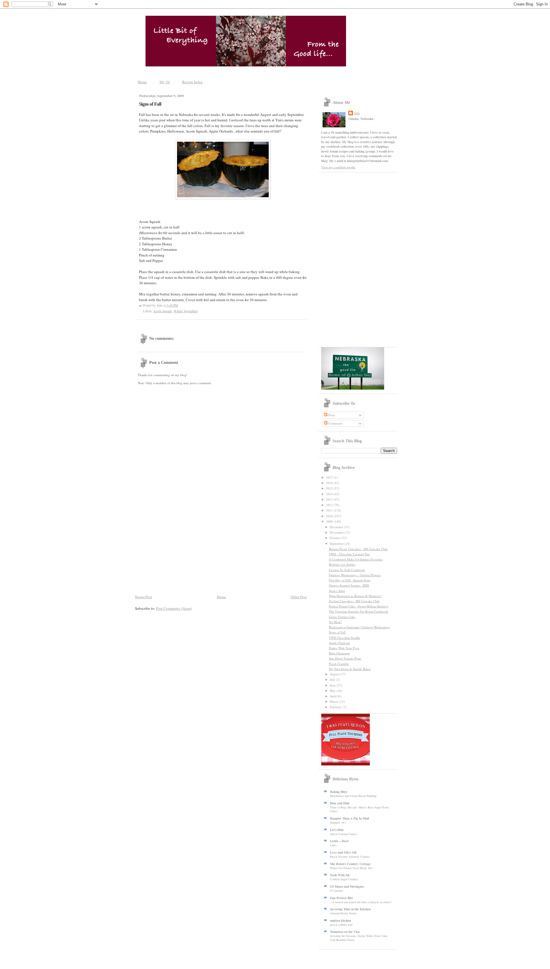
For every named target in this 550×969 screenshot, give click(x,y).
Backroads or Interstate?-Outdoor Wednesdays (359, 627)
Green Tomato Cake (342, 617)
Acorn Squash (162, 311)
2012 (330, 505)
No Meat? (335, 622)
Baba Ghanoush (339, 653)
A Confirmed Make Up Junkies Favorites (356, 559)
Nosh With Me (340, 875)
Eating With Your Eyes (344, 648)
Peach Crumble (339, 664)
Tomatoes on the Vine (345, 931)
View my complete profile (338, 167)
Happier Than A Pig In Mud (349, 818)
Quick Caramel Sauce (343, 834)
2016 (330, 483)
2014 (330, 494)
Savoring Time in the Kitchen (350, 909)
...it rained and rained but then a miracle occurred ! (361, 902)
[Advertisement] (221, 550)
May (333, 690)
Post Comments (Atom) (174, 608)
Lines (333, 845)
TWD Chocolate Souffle (344, 638)
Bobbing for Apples (342, 564)
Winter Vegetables (186, 311)
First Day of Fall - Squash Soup (349, 580)
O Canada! (336, 891)
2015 (330, 488)
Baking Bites (338, 792)
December (337, 527)
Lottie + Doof (339, 841)
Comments (334, 423)
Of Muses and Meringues (347, 886)
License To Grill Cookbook (347, 570)
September (337, 543)
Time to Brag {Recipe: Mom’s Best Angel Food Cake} (359, 809)
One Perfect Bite (341, 898)
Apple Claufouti (339, 643)
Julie (357, 113)
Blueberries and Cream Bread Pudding (353, 796)
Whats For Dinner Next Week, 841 (351, 868)
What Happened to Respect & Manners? (355, 596)
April (333, 696)
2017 (330, 477)
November (337, 532)
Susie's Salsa (337, 591)
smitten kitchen (340, 920)
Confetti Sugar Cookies (344, 879)
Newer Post (143, 596)
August (335, 674)
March (334, 701)
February (336, 707)
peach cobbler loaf (341, 925)
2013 (330, 499)
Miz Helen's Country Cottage (350, 864)
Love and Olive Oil (343, 852)
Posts (331, 415)
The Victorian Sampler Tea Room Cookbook (358, 611)
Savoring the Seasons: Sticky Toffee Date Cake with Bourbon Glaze (359, 938)
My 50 (165, 81)
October (335, 538)
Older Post (299, 596)
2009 (330, 521)
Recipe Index (192, 81)
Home (142, 81)
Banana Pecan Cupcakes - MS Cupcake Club (358, 549)
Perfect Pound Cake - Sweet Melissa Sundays (358, 606)
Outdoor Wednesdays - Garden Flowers (355, 575)
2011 (330, 510)
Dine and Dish (339, 803)
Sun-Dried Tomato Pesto (345, 658)
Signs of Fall (150, 104)
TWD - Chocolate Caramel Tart (349, 554)
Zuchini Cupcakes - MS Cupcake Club (354, 601)
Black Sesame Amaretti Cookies (350, 856)
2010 (330, 516)
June (333, 685)
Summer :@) (337, 822)
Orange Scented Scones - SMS (349, 585)
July (333, 679)
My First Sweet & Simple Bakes (350, 669)
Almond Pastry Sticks (343, 913)
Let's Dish (336, 830)
